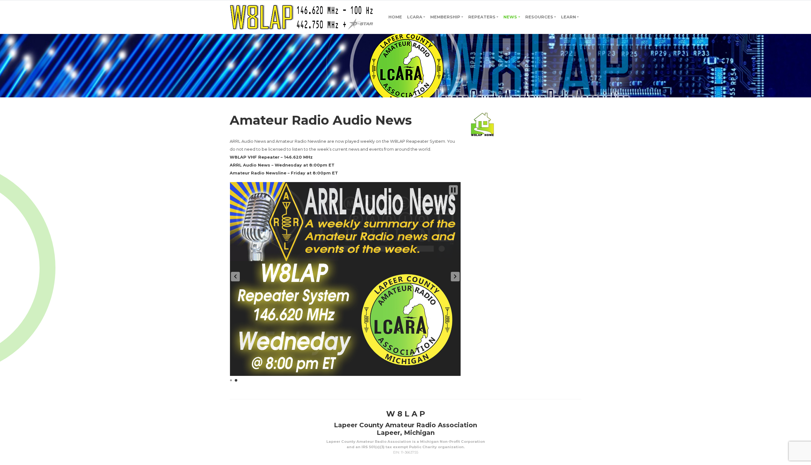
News (510, 17)
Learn (568, 17)
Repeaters (481, 17)
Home (395, 17)
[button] (235, 276)
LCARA (414, 17)
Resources (539, 17)
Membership (445, 17)
